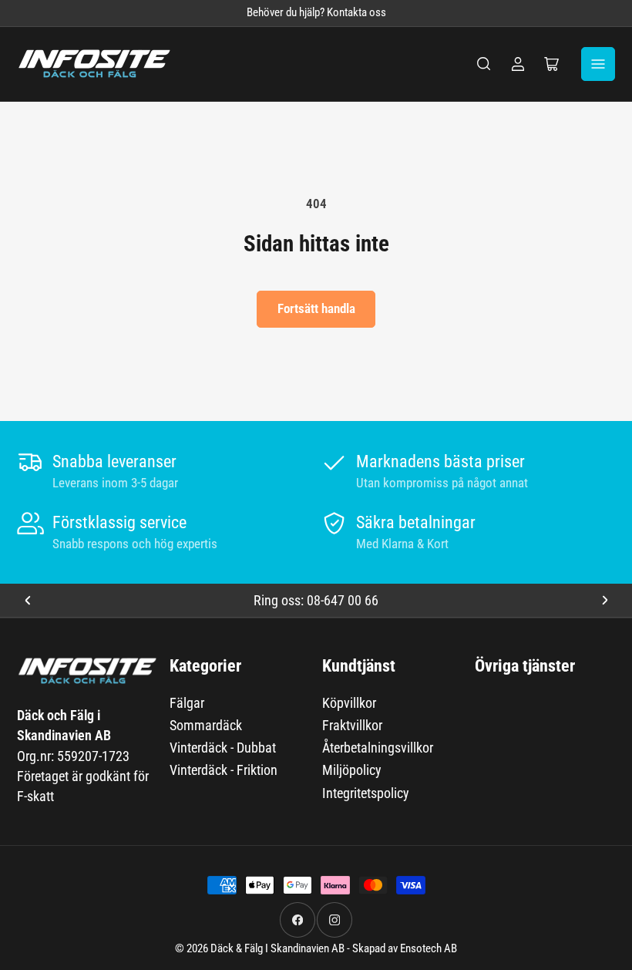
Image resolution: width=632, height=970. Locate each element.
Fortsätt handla (316, 308)
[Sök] (484, 64)
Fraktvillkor (352, 725)
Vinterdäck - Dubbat (223, 747)
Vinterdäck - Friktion (223, 770)
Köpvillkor (349, 703)
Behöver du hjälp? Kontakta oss (316, 12)
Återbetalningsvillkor (377, 747)
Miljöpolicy (352, 770)
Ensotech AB (428, 948)
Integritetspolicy (365, 793)
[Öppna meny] (598, 64)
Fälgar (187, 703)
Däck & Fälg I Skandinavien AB (277, 948)
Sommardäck (206, 725)
